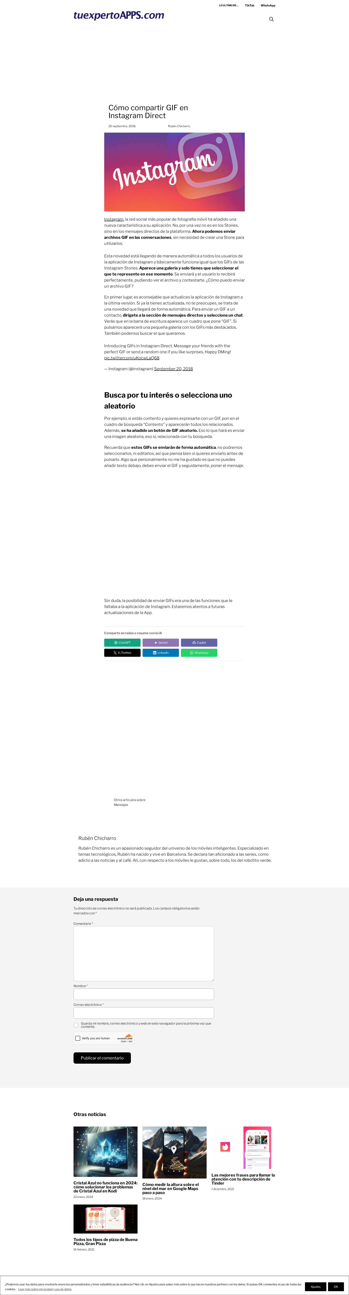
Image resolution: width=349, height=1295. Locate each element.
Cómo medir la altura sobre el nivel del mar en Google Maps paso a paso (170, 1189)
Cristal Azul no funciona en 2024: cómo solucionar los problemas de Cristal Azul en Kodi (106, 1187)
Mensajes (121, 805)
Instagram (113, 219)
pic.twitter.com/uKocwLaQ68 (131, 357)
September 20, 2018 (173, 368)
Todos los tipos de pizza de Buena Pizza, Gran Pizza (106, 1242)
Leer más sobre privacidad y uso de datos (44, 1289)
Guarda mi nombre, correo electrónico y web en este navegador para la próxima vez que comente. (146, 1025)
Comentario (83, 923)
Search (271, 19)
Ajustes (316, 1286)
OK (336, 1286)
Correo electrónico (89, 1004)
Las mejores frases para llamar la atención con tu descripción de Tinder (243, 1179)
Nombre (81, 986)
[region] (174, 1285)
